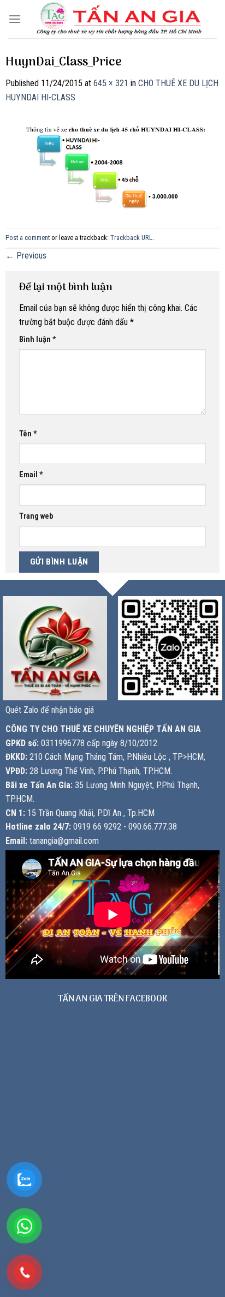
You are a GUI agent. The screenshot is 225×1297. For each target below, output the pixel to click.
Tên (28, 434)
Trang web (36, 516)
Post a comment (27, 237)
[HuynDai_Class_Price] (112, 161)
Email (31, 474)
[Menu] (14, 18)
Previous (25, 255)
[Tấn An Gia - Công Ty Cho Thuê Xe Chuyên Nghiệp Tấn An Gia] (119, 19)
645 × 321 (110, 83)
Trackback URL (131, 237)
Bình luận (37, 339)
